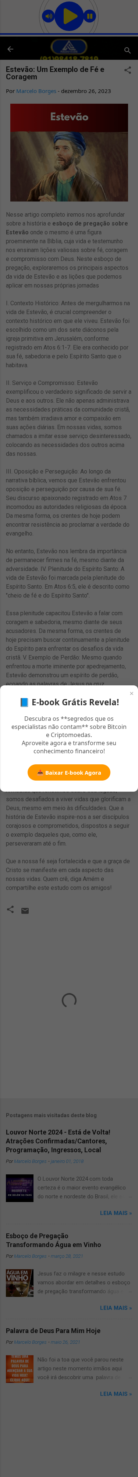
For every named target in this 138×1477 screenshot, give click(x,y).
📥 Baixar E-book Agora (69, 772)
